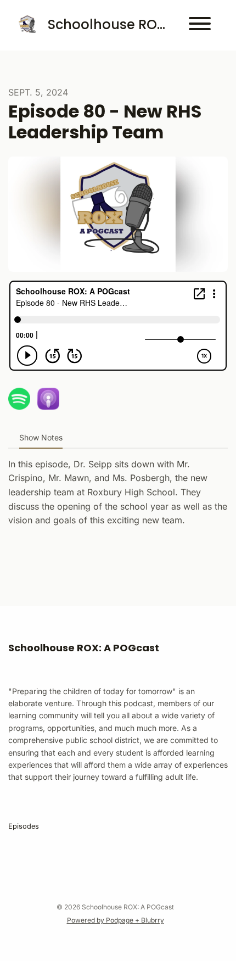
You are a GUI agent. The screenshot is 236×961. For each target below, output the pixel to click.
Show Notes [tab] (41, 437)
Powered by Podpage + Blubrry (115, 920)
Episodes (23, 826)
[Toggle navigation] (200, 25)
